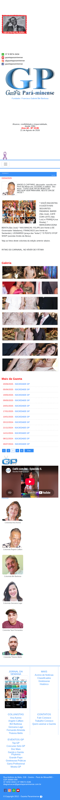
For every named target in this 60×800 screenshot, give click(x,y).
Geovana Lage (16, 727)
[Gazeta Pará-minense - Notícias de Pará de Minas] (30, 81)
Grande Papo (15, 757)
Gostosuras (44, 681)
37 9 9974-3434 (12, 54)
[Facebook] (5, 790)
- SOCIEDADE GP (16, 384)
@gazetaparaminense (15, 60)
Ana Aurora (15, 718)
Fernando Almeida (16, 730)
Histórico (44, 684)
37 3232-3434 (9, 782)
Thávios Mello (16, 733)
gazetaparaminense (14, 57)
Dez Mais (16, 749)
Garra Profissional (16, 763)
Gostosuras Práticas (16, 760)
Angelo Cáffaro (15, 721)
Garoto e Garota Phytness (16, 753)
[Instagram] (10, 790)
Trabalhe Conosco (44, 721)
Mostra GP (16, 767)
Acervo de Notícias (44, 675)
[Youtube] (18, 790)
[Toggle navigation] (5, 164)
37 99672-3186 (24, 782)
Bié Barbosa (16, 724)
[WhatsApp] (14, 790)
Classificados (44, 678)
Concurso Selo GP (16, 746)
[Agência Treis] (41, 796)
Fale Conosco (44, 718)
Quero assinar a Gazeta (44, 724)
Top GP (16, 743)
